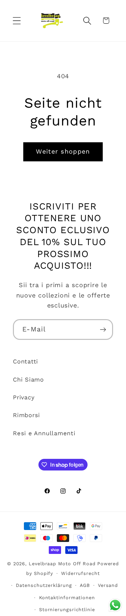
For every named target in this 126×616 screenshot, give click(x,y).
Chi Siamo (28, 379)
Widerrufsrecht (80, 573)
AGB (85, 585)
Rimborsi (26, 415)
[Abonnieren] (103, 329)
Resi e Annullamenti (44, 433)
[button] (16, 20)
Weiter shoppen (63, 151)
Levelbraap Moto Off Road (62, 563)
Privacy (23, 397)
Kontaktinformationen (67, 597)
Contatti (25, 361)
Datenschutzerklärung (44, 585)
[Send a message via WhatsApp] (115, 605)
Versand (108, 585)
